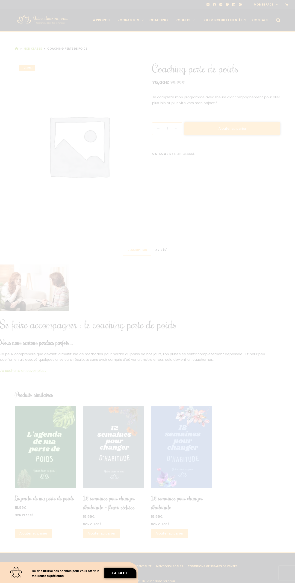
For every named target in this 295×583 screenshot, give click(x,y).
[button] (120, 573)
